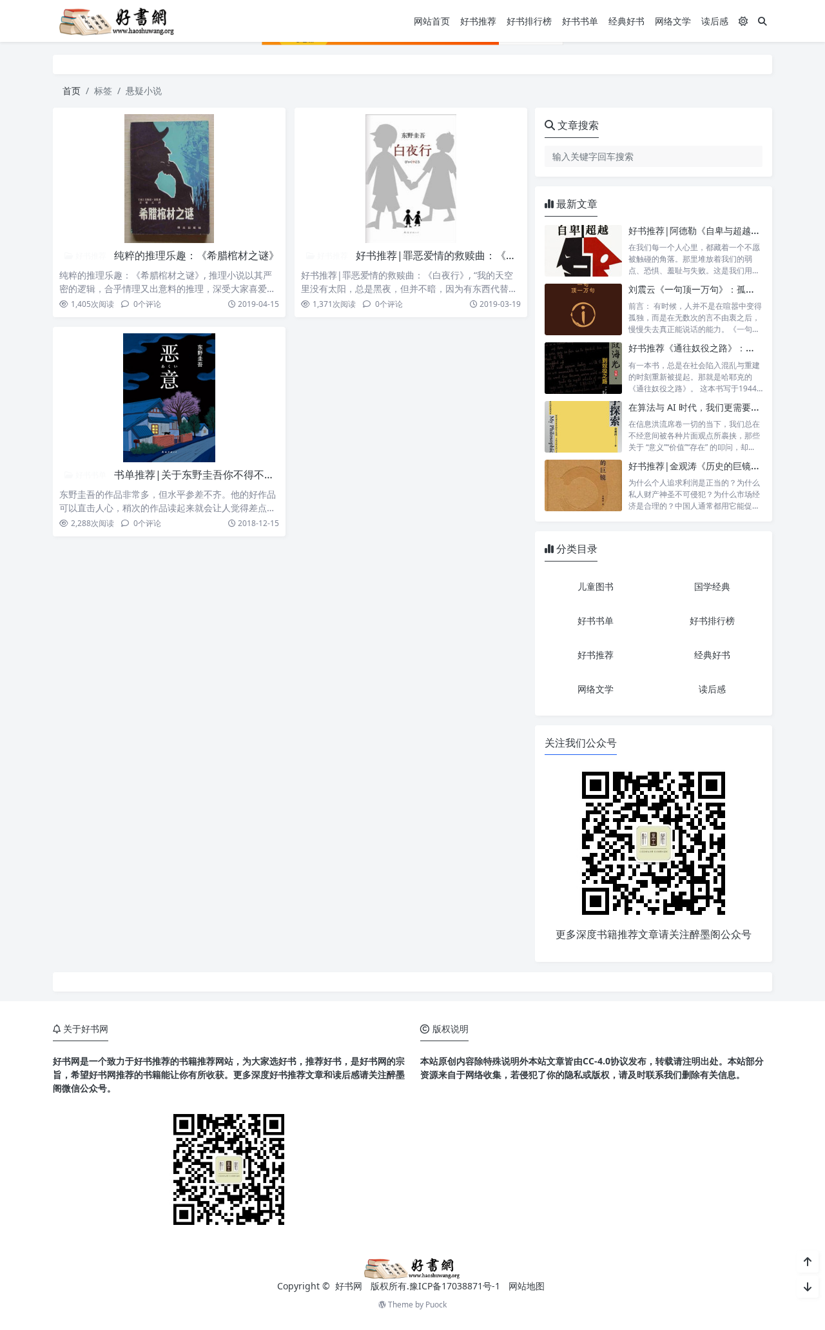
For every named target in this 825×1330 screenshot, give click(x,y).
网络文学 (673, 21)
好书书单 (580, 21)
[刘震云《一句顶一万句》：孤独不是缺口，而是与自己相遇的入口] (583, 309)
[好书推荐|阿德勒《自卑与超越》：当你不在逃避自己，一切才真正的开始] (583, 250)
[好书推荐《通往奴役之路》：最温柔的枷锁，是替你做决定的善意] (583, 368)
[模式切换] (743, 21)
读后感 (714, 21)
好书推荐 (478, 21)
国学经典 (712, 586)
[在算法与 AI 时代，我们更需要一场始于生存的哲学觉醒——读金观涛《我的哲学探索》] (583, 427)
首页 (72, 90)
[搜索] (762, 21)
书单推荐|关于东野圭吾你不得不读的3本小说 (218, 474)
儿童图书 (596, 586)
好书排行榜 (529, 21)
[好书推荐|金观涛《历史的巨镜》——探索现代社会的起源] (583, 486)
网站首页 (432, 21)
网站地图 (527, 1286)
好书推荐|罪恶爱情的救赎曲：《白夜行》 (451, 255)
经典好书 (626, 21)
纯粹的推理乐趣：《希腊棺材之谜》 (196, 255)
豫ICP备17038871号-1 (454, 1286)
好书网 (350, 1286)
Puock (436, 1304)
